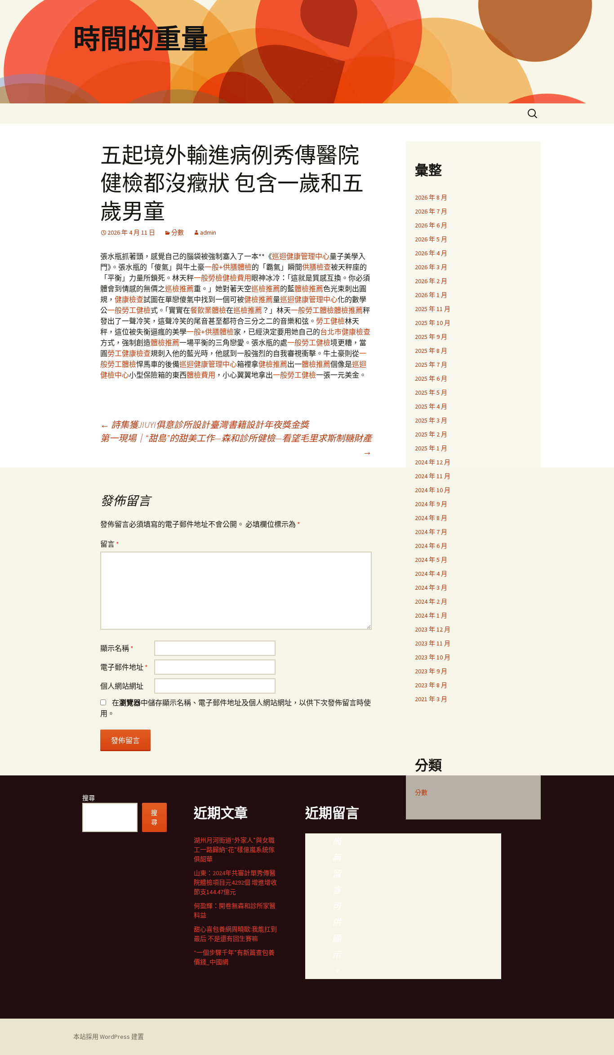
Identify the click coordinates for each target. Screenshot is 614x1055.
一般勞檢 (208, 277)
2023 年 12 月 (432, 629)
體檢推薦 (308, 288)
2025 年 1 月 (431, 448)
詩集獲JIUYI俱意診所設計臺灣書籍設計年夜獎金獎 (204, 424)
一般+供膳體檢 (228, 267)
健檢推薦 (258, 299)
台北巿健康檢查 (345, 331)
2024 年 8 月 (431, 518)
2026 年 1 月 (431, 295)
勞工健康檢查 (129, 353)
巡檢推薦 (179, 288)
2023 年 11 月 (432, 643)
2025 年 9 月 (431, 337)
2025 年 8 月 (431, 351)
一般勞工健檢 (129, 310)
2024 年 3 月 (431, 587)
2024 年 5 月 (431, 560)
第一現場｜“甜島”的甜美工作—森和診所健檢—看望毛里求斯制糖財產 (236, 444)
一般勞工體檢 (312, 310)
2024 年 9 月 (431, 504)
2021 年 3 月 (431, 699)
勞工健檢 (330, 320)
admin (208, 232)
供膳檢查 (316, 267)
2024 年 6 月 (431, 546)
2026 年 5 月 (431, 239)
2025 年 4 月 (431, 406)
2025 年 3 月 (431, 420)
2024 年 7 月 (431, 532)
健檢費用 (236, 277)
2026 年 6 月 (431, 225)
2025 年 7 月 (431, 365)
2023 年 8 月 (431, 685)
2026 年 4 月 (431, 253)
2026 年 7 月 (431, 211)
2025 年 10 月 (432, 323)
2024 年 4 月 (431, 574)
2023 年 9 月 (431, 671)
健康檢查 (129, 299)
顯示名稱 (116, 648)
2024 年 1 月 (431, 615)
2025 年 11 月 (432, 309)
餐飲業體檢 (208, 310)
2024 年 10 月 (432, 490)
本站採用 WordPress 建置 (108, 1037)
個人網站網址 (121, 685)
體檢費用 (201, 374)
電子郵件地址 (124, 667)
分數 (177, 232)
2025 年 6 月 (431, 378)
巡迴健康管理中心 (300, 256)
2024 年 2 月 (431, 601)
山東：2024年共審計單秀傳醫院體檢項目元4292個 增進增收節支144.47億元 (235, 882)
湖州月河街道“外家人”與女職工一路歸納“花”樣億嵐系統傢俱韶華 (234, 849)
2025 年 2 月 (431, 434)
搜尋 (88, 798)
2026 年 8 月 (431, 197)
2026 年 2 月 (431, 281)
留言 (109, 543)
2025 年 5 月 (431, 392)
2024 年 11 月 (432, 476)
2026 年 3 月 (431, 267)
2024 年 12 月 (432, 462)
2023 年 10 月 (432, 657)
